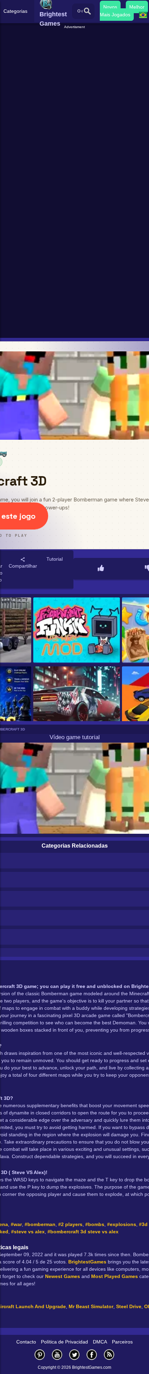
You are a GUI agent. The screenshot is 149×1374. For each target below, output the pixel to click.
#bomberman (40, 1224)
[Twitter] (74, 1354)
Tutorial (54, 559)
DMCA (100, 1342)
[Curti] (101, 568)
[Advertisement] (74, 104)
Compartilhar (23, 566)
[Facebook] (92, 1354)
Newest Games (62, 1276)
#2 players (70, 1224)
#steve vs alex (28, 1231)
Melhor (136, 7)
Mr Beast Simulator (91, 1306)
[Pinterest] (40, 1354)
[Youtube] (57, 1354)
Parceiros (122, 1342)
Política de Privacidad (64, 1342)
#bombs (94, 1224)
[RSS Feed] (109, 1354)
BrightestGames (87, 1261)
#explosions (121, 1224)
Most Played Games (114, 1276)
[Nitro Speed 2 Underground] (76, 699)
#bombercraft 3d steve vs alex (83, 1231)
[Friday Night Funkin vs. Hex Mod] (76, 630)
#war (16, 1224)
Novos (110, 7)
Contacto (26, 1342)
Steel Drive (128, 1306)
